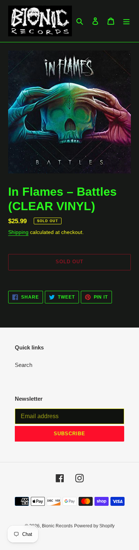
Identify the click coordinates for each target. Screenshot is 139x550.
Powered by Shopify (94, 525)
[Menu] (126, 21)
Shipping (18, 232)
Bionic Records (57, 525)
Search (23, 365)
